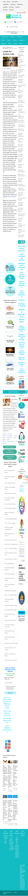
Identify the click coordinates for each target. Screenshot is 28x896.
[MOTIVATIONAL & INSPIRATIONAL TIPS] (10, 360)
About (5, 841)
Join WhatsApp (10, 22)
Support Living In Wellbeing (17, 853)
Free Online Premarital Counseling (20, 81)
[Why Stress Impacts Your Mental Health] (10, 762)
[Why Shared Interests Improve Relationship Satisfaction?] (5, 762)
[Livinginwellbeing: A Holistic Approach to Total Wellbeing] (15, 797)
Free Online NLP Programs (10, 620)
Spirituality (5, 7)
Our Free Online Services (7, 713)
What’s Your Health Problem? (11, 595)
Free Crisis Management (22, 275)
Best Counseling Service (10, 483)
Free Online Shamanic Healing (20, 160)
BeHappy (3, 43)
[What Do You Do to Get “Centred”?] (15, 762)
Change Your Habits (10, 457)
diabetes (15, 129)
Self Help (12, 36)
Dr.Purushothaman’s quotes (21, 544)
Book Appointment (10, 451)
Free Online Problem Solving (11, 605)
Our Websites (6, 4)
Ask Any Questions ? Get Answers (21, 225)
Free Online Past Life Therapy (11, 643)
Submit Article (9, 447)
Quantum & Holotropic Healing (20, 97)
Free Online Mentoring (21, 294)
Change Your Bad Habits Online (21, 71)
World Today (19, 4)
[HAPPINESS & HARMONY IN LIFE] (10, 318)
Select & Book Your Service (11, 660)
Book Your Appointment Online (21, 56)
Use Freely (11, 7)
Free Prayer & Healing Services (21, 166)
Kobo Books (9, 437)
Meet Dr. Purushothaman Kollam (21, 231)
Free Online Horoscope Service (20, 210)
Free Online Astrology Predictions (20, 204)
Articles (20, 43)
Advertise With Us (21, 358)
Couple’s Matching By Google (21, 337)
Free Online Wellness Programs (20, 180)
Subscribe (10, 693)
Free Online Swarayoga (10, 574)
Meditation (21, 40)
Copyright (11, 849)
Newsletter (6, 835)
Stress (8, 40)
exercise (7, 72)
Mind (9, 43)
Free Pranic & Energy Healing (11, 544)
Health (2, 40)
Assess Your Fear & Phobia (11, 548)
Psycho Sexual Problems (21, 284)
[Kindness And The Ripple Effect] (5, 797)
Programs (6, 837)
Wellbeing (19, 36)
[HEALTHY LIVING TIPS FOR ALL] (10, 332)
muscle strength (11, 196)
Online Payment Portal (22, 352)
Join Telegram (19, 22)
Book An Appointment (7, 720)
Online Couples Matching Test (21, 328)
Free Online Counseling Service (20, 61)
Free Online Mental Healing (10, 518)
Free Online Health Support (10, 590)
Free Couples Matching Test (11, 540)
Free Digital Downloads (7, 729)
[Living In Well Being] (14, 17)
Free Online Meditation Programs (20, 150)
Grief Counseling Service (21, 257)
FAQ (5, 843)
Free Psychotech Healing (10, 508)
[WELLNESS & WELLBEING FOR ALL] (10, 388)
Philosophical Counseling (21, 266)
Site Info (8, 1)
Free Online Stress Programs (11, 559)
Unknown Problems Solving (21, 303)
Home (4, 1)
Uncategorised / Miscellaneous (7, 48)
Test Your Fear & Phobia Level (21, 345)
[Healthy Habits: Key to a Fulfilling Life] (10, 797)
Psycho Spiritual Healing (10, 504)
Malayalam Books (10, 441)
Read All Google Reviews (21, 490)
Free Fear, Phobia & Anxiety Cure (21, 135)
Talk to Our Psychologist (10, 523)
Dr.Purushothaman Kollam (22, 556)
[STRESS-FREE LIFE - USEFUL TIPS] (10, 374)
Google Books (10, 435)
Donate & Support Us (21, 364)
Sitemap (15, 892)
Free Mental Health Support (11, 609)
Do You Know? (15, 1)
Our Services (12, 4)
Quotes (15, 43)
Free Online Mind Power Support (20, 194)
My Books (5, 434)
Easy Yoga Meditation (9, 563)
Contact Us (11, 9)
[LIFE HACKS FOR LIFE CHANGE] (10, 346)
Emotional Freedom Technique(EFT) (21, 111)
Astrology (11, 842)
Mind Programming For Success (21, 116)
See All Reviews (22, 486)
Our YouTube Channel (17, 845)
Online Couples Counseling (10, 493)
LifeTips (15, 40)
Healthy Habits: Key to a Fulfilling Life (10, 803)
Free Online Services (11, 839)
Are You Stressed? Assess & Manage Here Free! (7, 703)
